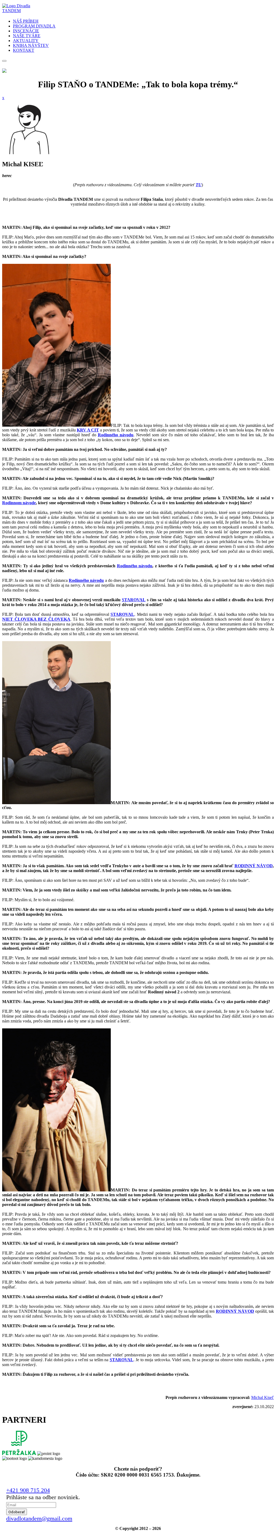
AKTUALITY (26, 40)
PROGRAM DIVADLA (34, 26)
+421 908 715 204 (28, 1490)
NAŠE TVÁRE (26, 35)
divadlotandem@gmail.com (39, 1518)
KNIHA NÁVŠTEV (31, 45)
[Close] (4, 61)
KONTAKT (23, 50)
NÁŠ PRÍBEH (26, 21)
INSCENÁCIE (26, 31)
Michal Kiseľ (262, 1397)
